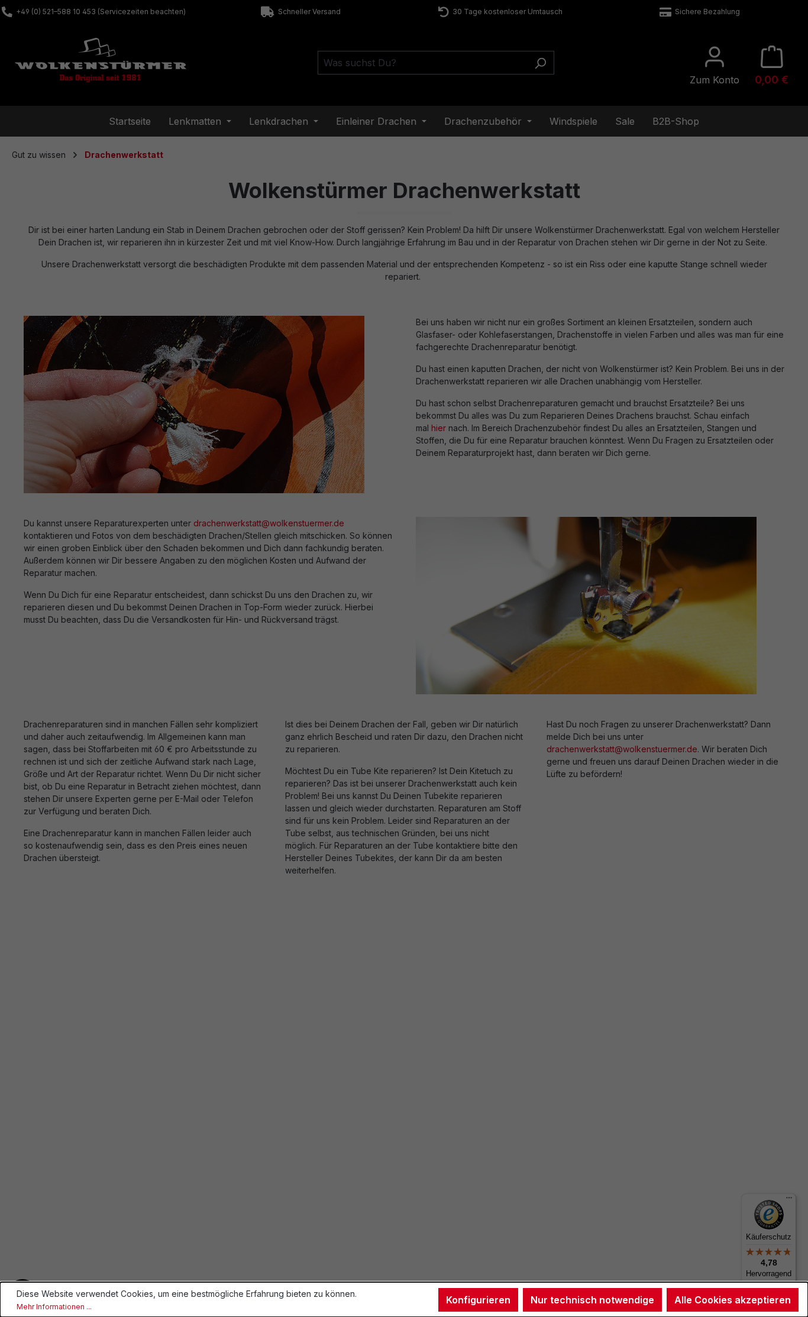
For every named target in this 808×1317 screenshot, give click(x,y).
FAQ (31, 1146)
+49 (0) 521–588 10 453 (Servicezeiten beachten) (99, 11)
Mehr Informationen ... (54, 1306)
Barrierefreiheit (455, 1207)
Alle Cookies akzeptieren (732, 1300)
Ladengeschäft (253, 1130)
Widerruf (443, 1130)
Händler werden (659, 1146)
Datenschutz (450, 1176)
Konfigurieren (478, 1300)
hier (438, 428)
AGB (435, 1161)
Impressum (448, 1146)
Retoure (38, 1161)
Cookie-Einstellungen (467, 1191)
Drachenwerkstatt (258, 1146)
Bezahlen (242, 1161)
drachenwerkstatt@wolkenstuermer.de (268, 523)
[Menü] (789, 1200)
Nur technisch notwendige (592, 1300)
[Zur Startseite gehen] (100, 60)
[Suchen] (540, 63)
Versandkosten (370, 1264)
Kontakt (37, 1130)
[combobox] (422, 63)
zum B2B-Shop (657, 1130)
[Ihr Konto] (714, 65)
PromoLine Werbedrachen (678, 1161)
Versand (240, 1176)
